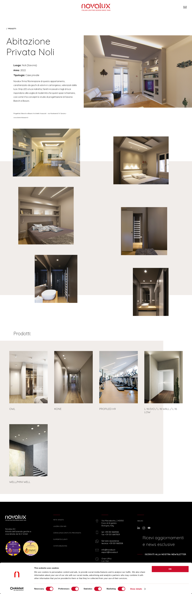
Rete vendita (58, 520)
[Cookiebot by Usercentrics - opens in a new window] (16, 589)
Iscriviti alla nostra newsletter (165, 554)
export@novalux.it (109, 552)
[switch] (75, 589)
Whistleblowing (60, 546)
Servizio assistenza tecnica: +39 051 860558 (112, 542)
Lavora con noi (59, 526)
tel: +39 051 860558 (110, 532)
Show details (136, 589)
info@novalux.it (108, 549)
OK (170, 569)
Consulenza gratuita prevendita (67, 533)
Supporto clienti (60, 539)
